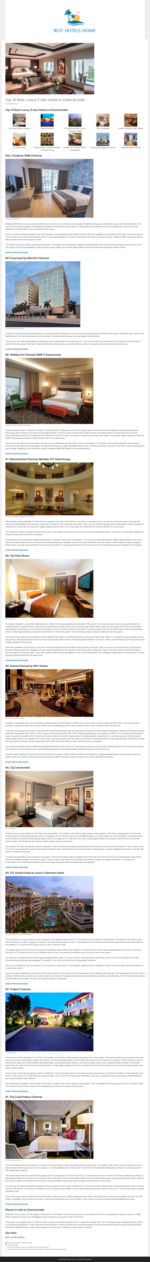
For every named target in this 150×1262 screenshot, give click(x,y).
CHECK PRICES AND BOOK (16, 253)
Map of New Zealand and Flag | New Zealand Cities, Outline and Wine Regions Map (36, 1249)
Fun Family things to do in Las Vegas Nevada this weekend (28, 1247)
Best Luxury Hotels (14, 1243)
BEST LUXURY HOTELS (15, 1237)
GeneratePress (86, 1259)
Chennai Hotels (26, 1243)
